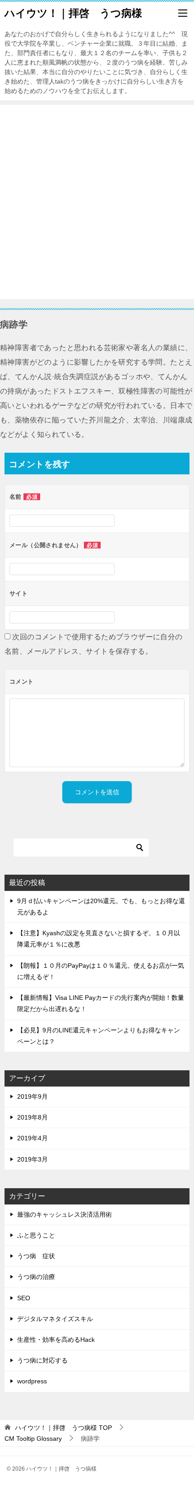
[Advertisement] (97, 202)
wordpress (32, 1381)
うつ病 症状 (36, 1256)
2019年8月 (32, 1117)
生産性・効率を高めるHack (56, 1339)
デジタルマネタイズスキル (55, 1318)
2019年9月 (32, 1096)
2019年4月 (32, 1138)
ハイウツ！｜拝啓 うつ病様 (73, 13)
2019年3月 (32, 1159)
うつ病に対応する (42, 1360)
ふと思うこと (36, 1235)
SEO (23, 1298)
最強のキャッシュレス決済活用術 (64, 1214)
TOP (63, 1427)
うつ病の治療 (36, 1276)
